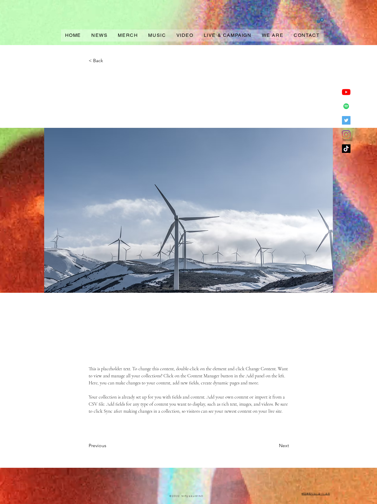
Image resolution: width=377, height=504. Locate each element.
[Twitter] (346, 120)
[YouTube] (346, 92)
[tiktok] (346, 148)
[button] (320, 20)
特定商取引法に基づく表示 (316, 494)
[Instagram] (346, 134)
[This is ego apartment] (346, 106)
